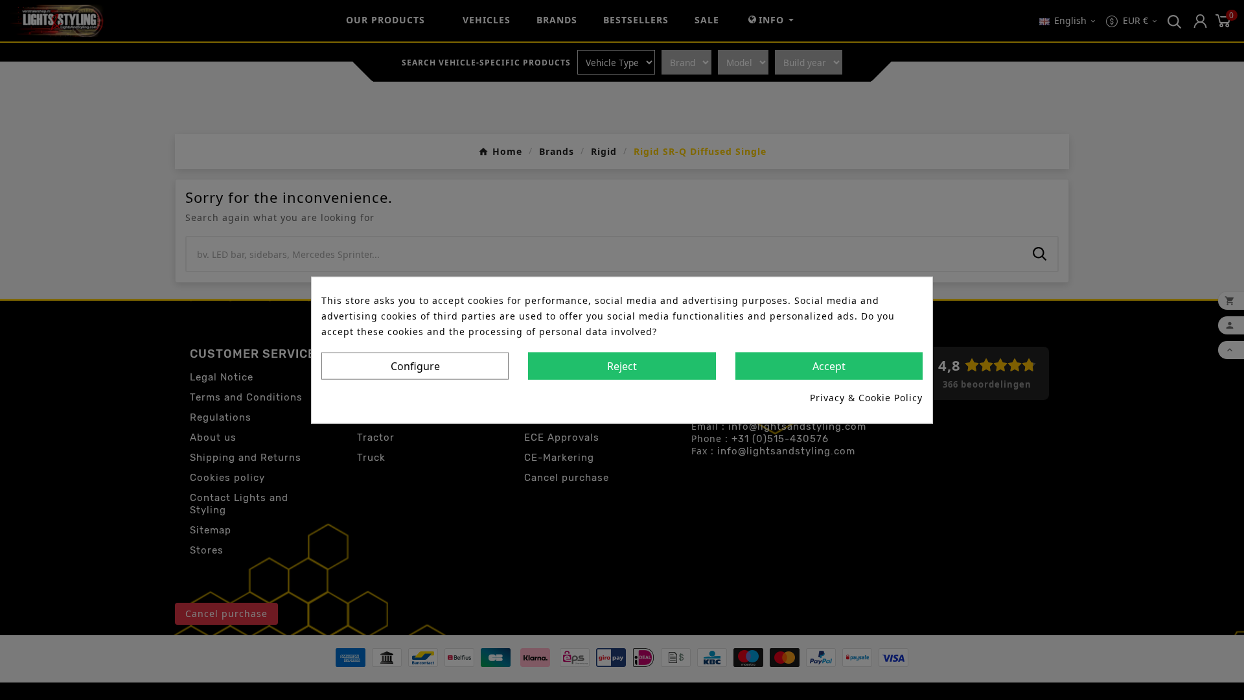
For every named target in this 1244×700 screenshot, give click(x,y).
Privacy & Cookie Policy (866, 397)
